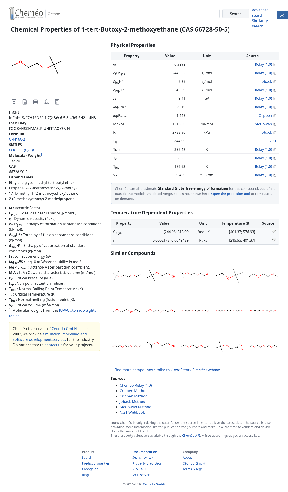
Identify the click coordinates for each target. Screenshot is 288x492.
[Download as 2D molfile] (46, 102)
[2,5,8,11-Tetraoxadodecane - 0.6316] (126, 347)
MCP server (141, 475)
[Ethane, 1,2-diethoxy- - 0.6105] (195, 347)
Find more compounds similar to (167, 369)
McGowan (263, 124)
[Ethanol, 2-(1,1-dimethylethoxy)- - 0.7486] (160, 276)
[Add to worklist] (14, 102)
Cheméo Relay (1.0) (136, 385)
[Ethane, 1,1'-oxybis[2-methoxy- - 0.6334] (160, 311)
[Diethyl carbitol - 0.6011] (263, 347)
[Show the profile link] (281, 15)
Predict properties (96, 463)
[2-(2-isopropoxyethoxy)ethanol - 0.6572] (195, 276)
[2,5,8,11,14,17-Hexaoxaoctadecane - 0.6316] (195, 311)
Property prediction (147, 463)
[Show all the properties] (274, 231)
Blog (85, 475)
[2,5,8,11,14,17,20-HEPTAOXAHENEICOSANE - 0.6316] (229, 311)
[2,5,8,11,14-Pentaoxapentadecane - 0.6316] (263, 311)
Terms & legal (193, 469)
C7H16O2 (17, 139)
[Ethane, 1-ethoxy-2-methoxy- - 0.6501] (126, 311)
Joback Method (132, 401)
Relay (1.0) (263, 64)
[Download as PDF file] (25, 102)
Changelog (90, 469)
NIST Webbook (132, 412)
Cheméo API (191, 435)
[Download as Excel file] (35, 102)
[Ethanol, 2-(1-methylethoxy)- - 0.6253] (160, 347)
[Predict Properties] (57, 102)
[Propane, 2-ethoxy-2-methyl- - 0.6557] (229, 276)
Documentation (144, 452)
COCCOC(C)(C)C (22, 150)
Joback (266, 81)
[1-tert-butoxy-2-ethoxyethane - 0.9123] (126, 276)
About (187, 457)
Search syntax (142, 457)
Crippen (265, 115)
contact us (53, 344)
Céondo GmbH (64, 328)
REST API (139, 469)
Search (87, 457)
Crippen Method (134, 390)
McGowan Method (135, 406)
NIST (273, 140)
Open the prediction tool (230, 193)
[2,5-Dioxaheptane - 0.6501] (263, 276)
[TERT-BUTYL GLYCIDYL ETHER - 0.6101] (229, 347)
